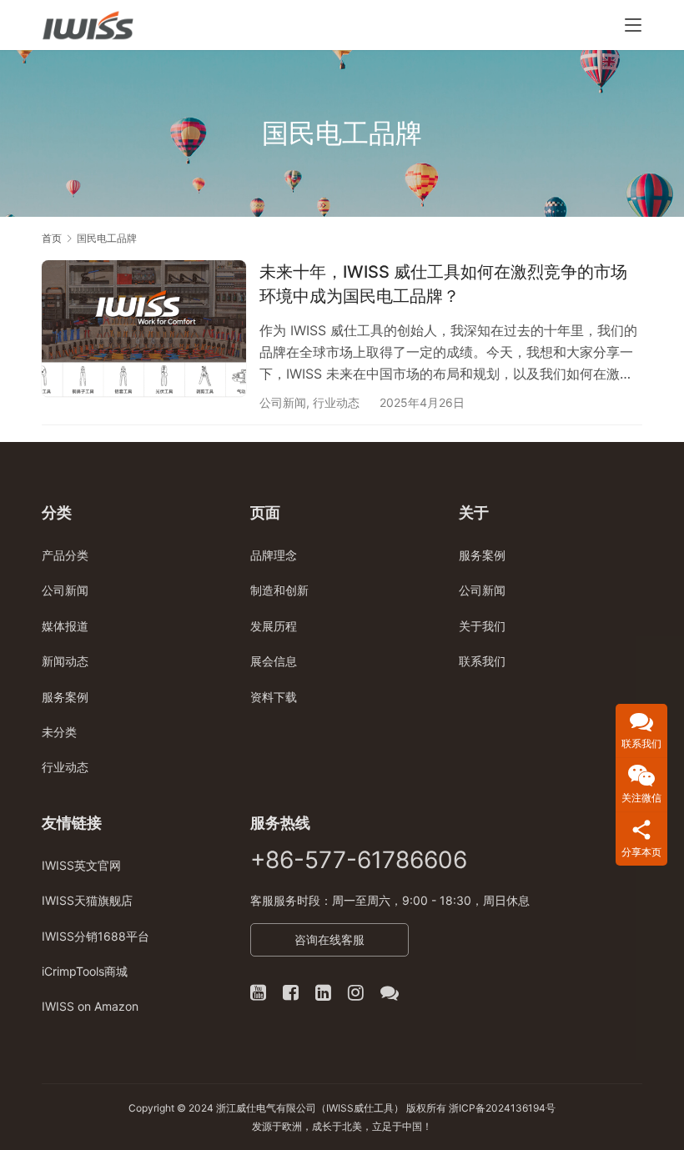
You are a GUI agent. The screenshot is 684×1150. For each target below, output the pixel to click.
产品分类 (65, 555)
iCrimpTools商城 (85, 971)
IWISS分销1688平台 (95, 936)
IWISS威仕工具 (360, 1108)
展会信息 (273, 661)
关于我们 (482, 626)
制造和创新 (279, 590)
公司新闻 (282, 402)
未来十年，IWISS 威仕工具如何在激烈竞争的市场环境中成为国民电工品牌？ (443, 284)
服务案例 (65, 697)
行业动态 (336, 402)
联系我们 (482, 661)
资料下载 (273, 697)
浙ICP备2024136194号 (502, 1108)
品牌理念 (273, 555)
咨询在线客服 (329, 939)
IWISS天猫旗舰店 (87, 900)
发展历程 (273, 626)
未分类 (59, 732)
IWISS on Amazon (90, 1006)
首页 (52, 238)
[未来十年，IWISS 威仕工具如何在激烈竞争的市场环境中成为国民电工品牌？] (144, 328)
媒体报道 (65, 626)
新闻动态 (65, 661)
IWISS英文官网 (81, 865)
